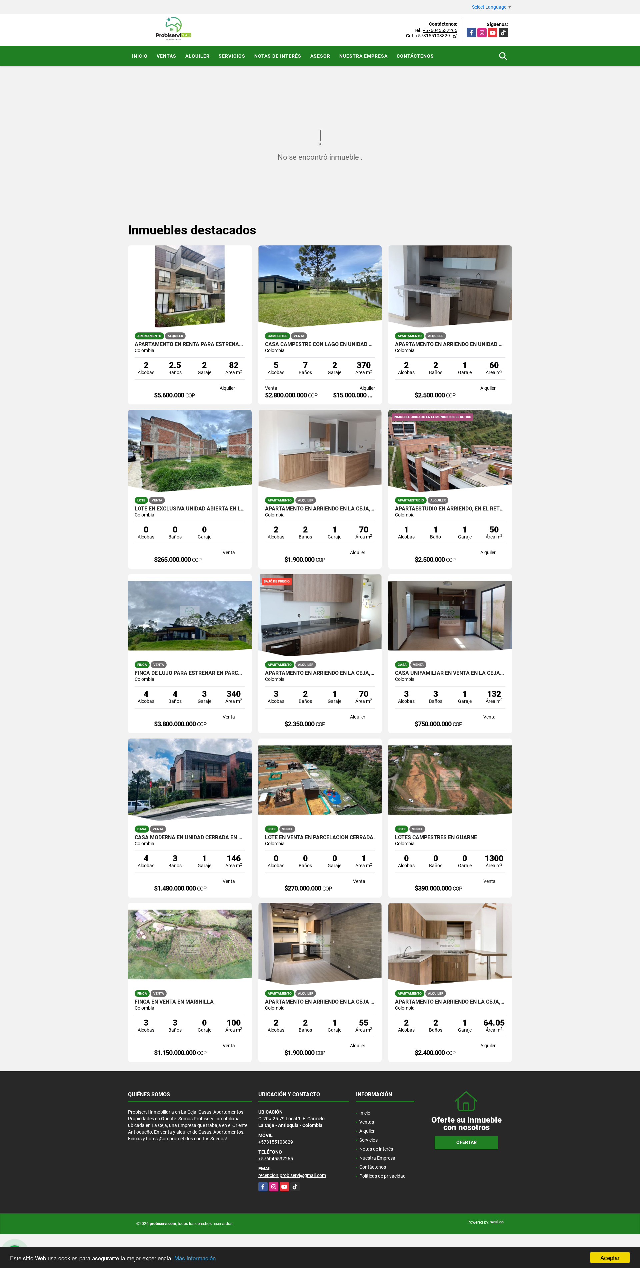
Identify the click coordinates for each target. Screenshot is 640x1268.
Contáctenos (415, 56)
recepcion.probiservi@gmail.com (292, 1175)
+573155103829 (432, 35)
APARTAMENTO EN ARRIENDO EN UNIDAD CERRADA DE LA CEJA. (450, 344)
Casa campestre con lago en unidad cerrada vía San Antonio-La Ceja (320, 344)
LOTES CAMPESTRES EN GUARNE (436, 837)
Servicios (232, 56)
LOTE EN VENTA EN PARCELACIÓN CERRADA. (320, 837)
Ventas (166, 56)
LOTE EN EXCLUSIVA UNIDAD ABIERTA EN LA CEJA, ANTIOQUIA (190, 508)
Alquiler (197, 56)
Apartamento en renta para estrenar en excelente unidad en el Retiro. (190, 344)
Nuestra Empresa (363, 56)
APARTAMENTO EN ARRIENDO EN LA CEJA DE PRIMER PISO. (320, 1002)
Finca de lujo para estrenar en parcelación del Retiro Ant (190, 673)
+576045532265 (440, 30)
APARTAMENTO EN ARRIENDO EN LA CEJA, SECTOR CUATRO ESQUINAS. (320, 508)
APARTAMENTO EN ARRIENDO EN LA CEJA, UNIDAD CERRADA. (320, 673)
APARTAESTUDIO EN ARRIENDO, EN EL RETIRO (450, 508)
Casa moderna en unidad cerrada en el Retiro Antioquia (190, 837)
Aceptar (610, 1257)
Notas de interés (277, 56)
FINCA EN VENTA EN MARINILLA (174, 1002)
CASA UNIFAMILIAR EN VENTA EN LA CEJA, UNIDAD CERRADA (450, 673)
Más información (195, 1258)
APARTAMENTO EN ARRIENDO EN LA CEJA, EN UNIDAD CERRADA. (450, 1002)
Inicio (140, 56)
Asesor (320, 56)
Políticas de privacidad (382, 1176)
